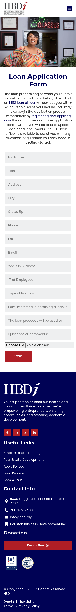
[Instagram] (16, 432)
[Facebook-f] (7, 432)
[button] (69, 8)
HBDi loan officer (22, 103)
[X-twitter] (25, 432)
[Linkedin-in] (34, 432)
